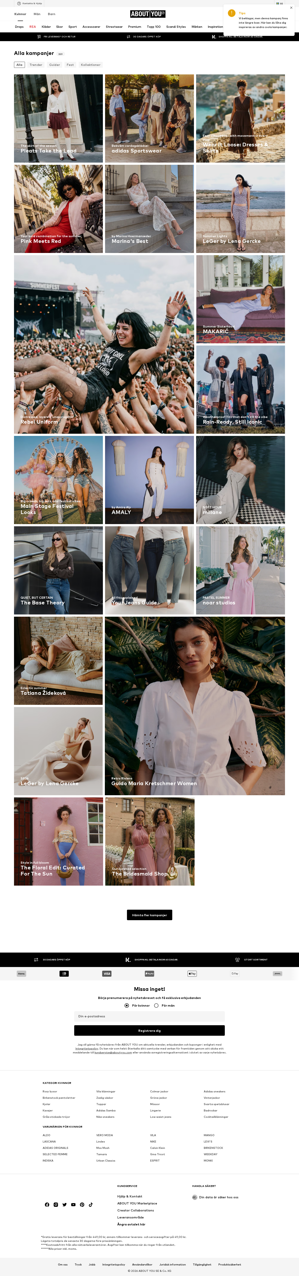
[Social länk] (47, 1204)
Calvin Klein (157, 1148)
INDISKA (48, 1160)
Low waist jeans (160, 1116)
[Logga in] (245, 14)
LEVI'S (208, 1141)
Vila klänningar (105, 1091)
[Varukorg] (282, 14)
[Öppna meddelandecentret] (257, 14)
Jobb (92, 1264)
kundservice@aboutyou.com (113, 1052)
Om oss (63, 1264)
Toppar (101, 1104)
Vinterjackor (212, 1097)
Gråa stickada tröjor (56, 1116)
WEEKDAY (210, 1154)
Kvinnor (20, 14)
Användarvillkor (142, 1264)
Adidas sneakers (214, 1091)
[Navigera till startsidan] (67, 1188)
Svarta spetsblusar (216, 1104)
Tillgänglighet (202, 1264)
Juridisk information (172, 1264)
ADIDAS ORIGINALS (55, 1148)
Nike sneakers (105, 1116)
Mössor (155, 1104)
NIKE (153, 1141)
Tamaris (101, 1154)
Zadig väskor (104, 1097)
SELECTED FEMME (55, 1154)
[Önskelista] (270, 14)
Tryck (78, 1264)
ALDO (46, 1135)
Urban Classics (105, 1160)
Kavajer (48, 1110)
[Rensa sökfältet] (282, 26)
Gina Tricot (157, 1154)
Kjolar (46, 1104)
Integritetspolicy (87, 1048)
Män (37, 14)
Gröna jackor (158, 1097)
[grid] (149, 481)
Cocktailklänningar (216, 1116)
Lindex (100, 1141)
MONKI (208, 1160)
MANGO (209, 1135)
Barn (51, 14)
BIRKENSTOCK (213, 1148)
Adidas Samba (106, 1110)
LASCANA (49, 1141)
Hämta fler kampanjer (149, 915)
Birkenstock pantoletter (59, 1097)
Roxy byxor (50, 1091)
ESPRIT (155, 1160)
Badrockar (210, 1110)
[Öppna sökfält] (228, 27)
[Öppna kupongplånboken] (233, 14)
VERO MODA (104, 1135)
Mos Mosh (102, 1148)
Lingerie (155, 1110)
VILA (153, 1135)
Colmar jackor (159, 1091)
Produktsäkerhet (229, 1264)
